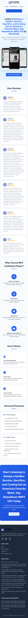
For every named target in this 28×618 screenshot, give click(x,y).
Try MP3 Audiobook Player (14, 10)
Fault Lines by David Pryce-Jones (9, 562)
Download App (13, 6)
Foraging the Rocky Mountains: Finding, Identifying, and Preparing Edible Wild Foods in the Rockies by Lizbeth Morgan (14, 566)
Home (6, 6)
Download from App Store (14, 74)
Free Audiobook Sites (6, 553)
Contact (21, 6)
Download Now (14, 514)
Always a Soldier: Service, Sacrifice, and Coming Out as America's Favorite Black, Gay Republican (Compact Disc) (13, 606)
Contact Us (4, 551)
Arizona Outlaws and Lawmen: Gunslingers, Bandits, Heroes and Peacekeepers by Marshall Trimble (12, 571)
